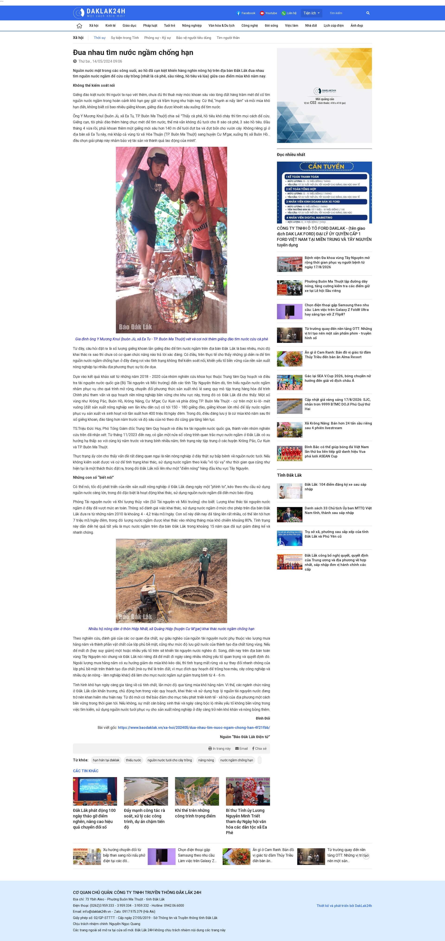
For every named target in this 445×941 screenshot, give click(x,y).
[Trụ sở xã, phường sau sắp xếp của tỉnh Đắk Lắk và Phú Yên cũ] (289, 538)
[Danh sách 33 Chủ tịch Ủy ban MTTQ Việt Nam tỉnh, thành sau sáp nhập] (289, 514)
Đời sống (271, 25)
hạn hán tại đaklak (106, 760)
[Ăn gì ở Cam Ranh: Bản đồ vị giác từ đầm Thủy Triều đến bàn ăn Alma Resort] (289, 359)
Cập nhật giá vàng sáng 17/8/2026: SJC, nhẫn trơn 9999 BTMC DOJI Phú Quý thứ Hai (338, 404)
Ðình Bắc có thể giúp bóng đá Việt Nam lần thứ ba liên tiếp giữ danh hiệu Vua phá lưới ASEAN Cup (337, 451)
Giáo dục (129, 25)
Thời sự (99, 38)
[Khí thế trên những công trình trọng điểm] (197, 791)
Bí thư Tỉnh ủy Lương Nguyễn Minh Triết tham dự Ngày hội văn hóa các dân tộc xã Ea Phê (246, 821)
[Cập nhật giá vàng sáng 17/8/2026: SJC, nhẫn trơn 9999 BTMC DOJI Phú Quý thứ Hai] (289, 406)
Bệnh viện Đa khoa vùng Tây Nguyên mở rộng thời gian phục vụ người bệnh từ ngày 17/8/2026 (337, 262)
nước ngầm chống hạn (236, 760)
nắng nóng (206, 760)
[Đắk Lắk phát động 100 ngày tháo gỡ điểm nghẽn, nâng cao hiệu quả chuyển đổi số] (95, 791)
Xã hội (94, 25)
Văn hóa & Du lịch (222, 25)
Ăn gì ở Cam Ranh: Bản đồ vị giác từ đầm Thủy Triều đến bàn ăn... (273, 855)
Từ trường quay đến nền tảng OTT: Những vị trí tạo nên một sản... (348, 855)
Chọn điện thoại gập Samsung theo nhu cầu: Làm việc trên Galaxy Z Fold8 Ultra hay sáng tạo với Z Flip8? (337, 309)
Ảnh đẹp (357, 25)
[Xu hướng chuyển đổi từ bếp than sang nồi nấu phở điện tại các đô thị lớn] (87, 856)
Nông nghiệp (192, 25)
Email (243, 748)
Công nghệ (250, 25)
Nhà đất (311, 25)
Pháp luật (150, 25)
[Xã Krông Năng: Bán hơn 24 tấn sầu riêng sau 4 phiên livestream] (289, 429)
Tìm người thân (228, 38)
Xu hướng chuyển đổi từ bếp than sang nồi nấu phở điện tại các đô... (124, 855)
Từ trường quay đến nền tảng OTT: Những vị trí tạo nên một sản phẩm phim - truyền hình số (338, 333)
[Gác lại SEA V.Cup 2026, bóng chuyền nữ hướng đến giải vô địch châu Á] (289, 382)
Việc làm (291, 25)
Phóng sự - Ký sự (157, 38)
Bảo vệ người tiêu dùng (193, 38)
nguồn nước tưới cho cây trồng (170, 760)
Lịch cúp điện (334, 25)
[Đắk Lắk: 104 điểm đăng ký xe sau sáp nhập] (289, 491)
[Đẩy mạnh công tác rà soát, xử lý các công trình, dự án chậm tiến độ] (146, 791)
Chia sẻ (260, 748)
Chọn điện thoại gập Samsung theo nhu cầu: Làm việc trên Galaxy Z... (197, 855)
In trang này (221, 748)
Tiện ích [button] (310, 13)
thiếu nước (133, 760)
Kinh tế (110, 25)
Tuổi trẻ (169, 25)
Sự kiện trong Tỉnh (125, 38)
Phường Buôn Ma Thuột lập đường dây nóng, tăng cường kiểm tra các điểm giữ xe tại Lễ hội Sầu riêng (337, 286)
